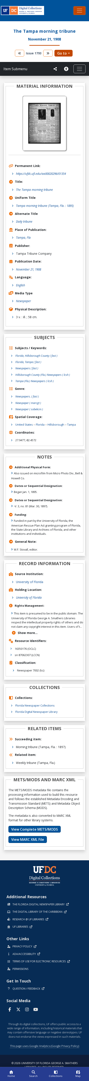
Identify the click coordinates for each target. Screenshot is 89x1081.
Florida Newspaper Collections (35, 705)
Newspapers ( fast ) (26, 368)
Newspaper (23, 301)
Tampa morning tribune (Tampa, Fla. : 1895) (45, 206)
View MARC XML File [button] (27, 839)
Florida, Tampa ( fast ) (28, 362)
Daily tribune (24, 221)
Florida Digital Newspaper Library (36, 712)
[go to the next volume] (48, 53)
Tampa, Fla (23, 237)
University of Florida (29, 582)
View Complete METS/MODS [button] (34, 829)
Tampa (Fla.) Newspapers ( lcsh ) (34, 381)
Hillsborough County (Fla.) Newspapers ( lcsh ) (42, 375)
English (20, 285)
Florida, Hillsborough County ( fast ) (36, 356)
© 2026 (44, 1065)
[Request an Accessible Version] (67, 69)
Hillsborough (56, 424)
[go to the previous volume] (19, 53)
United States (24, 424)
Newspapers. (27, 396)
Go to (62, 53)
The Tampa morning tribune (34, 190)
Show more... (28, 633)
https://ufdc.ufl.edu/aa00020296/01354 (41, 174)
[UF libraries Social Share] (55, 69)
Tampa (71, 424)
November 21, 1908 (28, 269)
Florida (40, 424)
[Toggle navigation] (79, 10)
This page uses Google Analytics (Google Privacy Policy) (44, 1046)
